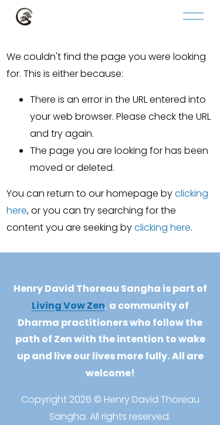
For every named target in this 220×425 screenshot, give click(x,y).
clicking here (162, 227)
